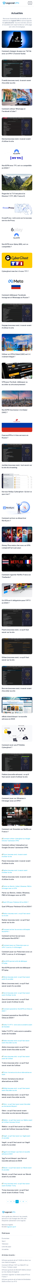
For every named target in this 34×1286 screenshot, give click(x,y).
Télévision (5, 1244)
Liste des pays (6, 1246)
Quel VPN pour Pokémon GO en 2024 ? (17, 906)
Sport (4, 1241)
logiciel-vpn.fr (11, 1227)
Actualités (5, 1249)
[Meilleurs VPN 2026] (9, 1212)
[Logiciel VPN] (11, 3)
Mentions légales (7, 1225)
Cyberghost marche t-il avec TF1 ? (15, 271)
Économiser (5, 1238)
